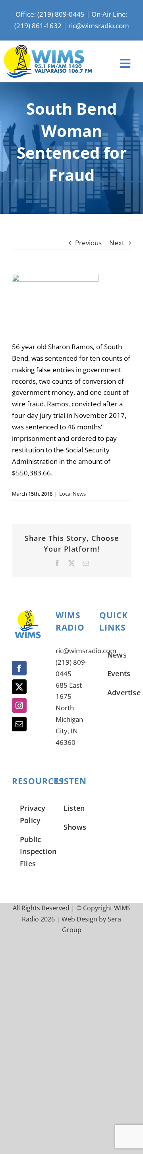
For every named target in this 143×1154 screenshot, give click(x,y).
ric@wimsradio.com (98, 25)
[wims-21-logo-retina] (48, 48)
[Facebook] (19, 668)
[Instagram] (19, 705)
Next (116, 242)
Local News (72, 493)
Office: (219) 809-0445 (50, 14)
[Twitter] (19, 686)
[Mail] (19, 724)
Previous (88, 242)
